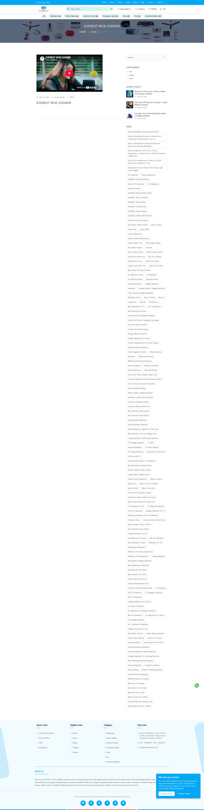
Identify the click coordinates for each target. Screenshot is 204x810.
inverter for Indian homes (138, 329)
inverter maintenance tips (138, 584)
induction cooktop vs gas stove (140, 397)
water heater (156, 225)
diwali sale (132, 229)
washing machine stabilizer (139, 647)
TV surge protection (136, 452)
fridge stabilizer (158, 556)
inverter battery (134, 642)
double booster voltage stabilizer (152, 288)
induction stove (134, 520)
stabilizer (131, 288)
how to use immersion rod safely (141, 384)
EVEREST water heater (137, 211)
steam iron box (156, 479)
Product (120, 2)
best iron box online (154, 252)
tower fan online (152, 261)
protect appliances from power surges (143, 343)
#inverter (131, 357)
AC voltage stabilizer (136, 620)
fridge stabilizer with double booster (143, 438)
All (44, 16)
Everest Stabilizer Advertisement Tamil (143, 132)
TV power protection (136, 606)
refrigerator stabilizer (136, 547)
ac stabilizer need (135, 279)
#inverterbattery (134, 366)
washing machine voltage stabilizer (142, 652)
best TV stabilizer (135, 597)
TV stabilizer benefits (155, 506)
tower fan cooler (156, 266)
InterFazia (126, 797)
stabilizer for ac (134, 297)
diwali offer (144, 229)
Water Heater (71, 16)
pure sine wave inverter (137, 325)
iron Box (148, 248)
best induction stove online (138, 411)
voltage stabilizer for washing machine (143, 656)
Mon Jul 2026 (142, 107)
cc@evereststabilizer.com (149, 747)
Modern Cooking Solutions (152, 670)
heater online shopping (137, 479)
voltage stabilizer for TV (156, 511)
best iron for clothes (136, 683)
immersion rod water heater (139, 493)
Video (72, 97)
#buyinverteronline (145, 357)
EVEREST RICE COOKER (137, 198)
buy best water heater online (140, 465)
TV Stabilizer (161, 588)
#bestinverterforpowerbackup (140, 361)
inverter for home (154, 638)
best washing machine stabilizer (141, 661)
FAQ (128, 2)
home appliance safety (137, 352)
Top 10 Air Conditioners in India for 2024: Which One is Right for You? (145, 162)
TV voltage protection (153, 593)
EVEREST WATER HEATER (138, 179)
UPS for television (135, 511)
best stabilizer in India (136, 543)
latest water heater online (139, 475)
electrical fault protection (138, 347)
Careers (150, 2)
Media (135, 2)
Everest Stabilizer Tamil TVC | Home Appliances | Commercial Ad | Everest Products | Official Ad (146, 153)
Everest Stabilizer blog (137, 388)
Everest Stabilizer (135, 447)
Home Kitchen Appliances (138, 674)
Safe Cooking (133, 670)
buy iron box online (135, 252)
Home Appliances (148, 175)
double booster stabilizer (138, 425)
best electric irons (135, 261)
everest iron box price (136, 257)
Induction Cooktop (152, 665)
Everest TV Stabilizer (136, 184)
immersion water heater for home (142, 497)
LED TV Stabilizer (135, 593)
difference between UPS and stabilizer (143, 515)
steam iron (132, 484)
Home (104, 2)
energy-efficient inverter (137, 334)
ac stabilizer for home (137, 538)
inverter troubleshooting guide (140, 588)
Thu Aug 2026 (142, 97)
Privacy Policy (44, 738)
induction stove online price (139, 406)
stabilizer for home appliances (140, 552)
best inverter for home (137, 311)
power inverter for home (153, 642)
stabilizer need (152, 279)
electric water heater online (139, 470)
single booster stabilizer (137, 420)
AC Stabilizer (133, 175)
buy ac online (149, 297)
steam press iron (148, 488)
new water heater (153, 243)
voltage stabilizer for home (139, 338)
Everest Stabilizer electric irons (140, 702)
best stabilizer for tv (136, 307)
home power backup (136, 638)
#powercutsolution (151, 366)
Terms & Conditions (46, 733)
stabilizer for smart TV (156, 452)
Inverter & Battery (151, 16)
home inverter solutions (137, 579)
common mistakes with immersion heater (145, 379)
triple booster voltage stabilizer (140, 293)
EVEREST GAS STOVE (136, 202)
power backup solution (155, 633)
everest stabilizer (135, 284)
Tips (130, 72)
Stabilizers (54, 16)
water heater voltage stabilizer (140, 393)
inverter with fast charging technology (143, 320)
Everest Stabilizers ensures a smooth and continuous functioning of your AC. (144, 137)
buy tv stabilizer (154, 307)
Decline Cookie (184, 794)
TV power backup (152, 447)
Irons (125, 16)
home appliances (135, 234)
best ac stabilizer (156, 538)
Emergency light (109, 16)
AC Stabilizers (153, 184)
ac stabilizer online (135, 275)
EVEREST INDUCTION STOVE (139, 193)
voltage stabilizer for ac (137, 534)
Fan (136, 16)
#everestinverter (134, 370)
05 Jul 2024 (44, 97)
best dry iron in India (136, 692)
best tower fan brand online (139, 270)
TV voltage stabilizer (136, 443)
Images (131, 75)
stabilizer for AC (155, 543)
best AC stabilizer (135, 615)
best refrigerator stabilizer (138, 565)
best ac (161, 297)
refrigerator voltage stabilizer (140, 561)
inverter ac (132, 302)
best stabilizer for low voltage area (142, 434)
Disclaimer (43, 748)
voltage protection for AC (138, 629)
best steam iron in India (137, 688)
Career (75, 752)
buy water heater (135, 248)
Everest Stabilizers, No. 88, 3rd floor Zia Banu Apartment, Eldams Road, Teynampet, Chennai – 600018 (153, 735)
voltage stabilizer (152, 284)
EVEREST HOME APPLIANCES (140, 216)
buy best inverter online (137, 570)
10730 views (59, 97)
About (112, 2)
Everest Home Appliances (138, 220)
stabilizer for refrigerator (138, 556)
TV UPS (151, 443)
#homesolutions (150, 370)
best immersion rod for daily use (141, 502)
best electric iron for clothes (139, 706)
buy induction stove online (138, 415)
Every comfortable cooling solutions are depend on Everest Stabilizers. (144, 144)
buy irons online (154, 257)
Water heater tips (135, 243)
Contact (160, 2)
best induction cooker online (139, 524)
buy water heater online (138, 225)
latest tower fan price (137, 266)
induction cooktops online (138, 402)
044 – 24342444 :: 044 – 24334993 (152, 743)
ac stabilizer (152, 275)
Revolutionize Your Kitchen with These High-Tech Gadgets (145, 169)
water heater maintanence (138, 238)
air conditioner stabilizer (138, 624)
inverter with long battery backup (141, 316)
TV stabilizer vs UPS (136, 506)
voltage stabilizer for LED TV (139, 602)
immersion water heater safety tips (142, 375)
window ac (153, 302)
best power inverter (135, 633)
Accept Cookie (166, 794)
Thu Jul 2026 (141, 118)
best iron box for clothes (138, 697)
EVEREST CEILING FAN (137, 207)
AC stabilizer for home (154, 615)
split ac (143, 302)
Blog (142, 2)
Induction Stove (89, 16)
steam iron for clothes (149, 484)
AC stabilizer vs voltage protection (141, 611)
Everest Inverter (134, 188)
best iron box (133, 488)
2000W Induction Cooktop (138, 679)
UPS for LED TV (134, 456)
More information (177, 788)
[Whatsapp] (197, 685)
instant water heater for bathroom (142, 461)
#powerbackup (156, 352)
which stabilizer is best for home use (143, 429)
